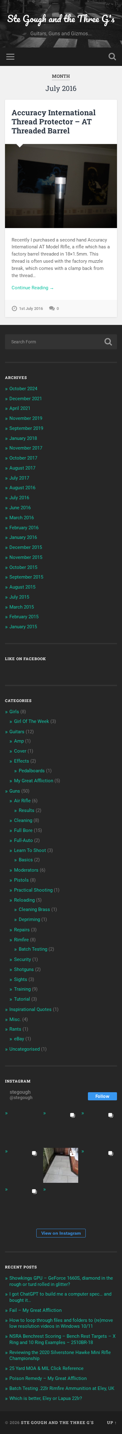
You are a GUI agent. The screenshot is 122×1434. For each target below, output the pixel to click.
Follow (102, 1096)
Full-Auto (23, 840)
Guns (14, 791)
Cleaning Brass (34, 909)
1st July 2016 (31, 308)
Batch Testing (33, 949)
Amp (19, 741)
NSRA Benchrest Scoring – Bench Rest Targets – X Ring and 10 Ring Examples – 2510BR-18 (62, 1339)
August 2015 (22, 587)
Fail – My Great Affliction (35, 1310)
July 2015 (19, 597)
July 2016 (19, 497)
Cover (20, 751)
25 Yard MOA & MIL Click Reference (46, 1368)
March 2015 (21, 607)
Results (26, 810)
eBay (19, 1039)
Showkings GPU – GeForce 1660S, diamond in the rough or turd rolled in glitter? (61, 1281)
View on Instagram (61, 1233)
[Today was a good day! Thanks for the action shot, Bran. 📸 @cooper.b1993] (22, 1203)
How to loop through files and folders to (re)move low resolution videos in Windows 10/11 (61, 1323)
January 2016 (23, 537)
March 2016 (21, 517)
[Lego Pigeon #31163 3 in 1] (22, 1127)
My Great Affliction (33, 781)
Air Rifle (22, 801)
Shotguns (24, 969)
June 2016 (20, 507)
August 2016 (22, 487)
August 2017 (22, 468)
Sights (20, 979)
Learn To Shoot (30, 850)
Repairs (22, 930)
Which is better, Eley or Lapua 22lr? (45, 1398)
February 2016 (23, 527)
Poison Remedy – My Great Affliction (48, 1378)
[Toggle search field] (112, 56)
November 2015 (25, 557)
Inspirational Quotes (30, 1009)
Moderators (26, 870)
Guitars (16, 731)
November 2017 (25, 448)
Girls (14, 712)
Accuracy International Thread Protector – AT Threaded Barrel (54, 121)
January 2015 (23, 627)
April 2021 (19, 408)
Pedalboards (32, 771)
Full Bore (23, 830)
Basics (26, 860)
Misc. (15, 1019)
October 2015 (23, 567)
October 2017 (23, 458)
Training (22, 989)
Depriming (29, 919)
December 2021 (25, 398)
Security (22, 959)
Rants (15, 1029)
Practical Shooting (33, 890)
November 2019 (25, 418)
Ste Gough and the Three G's (60, 18)
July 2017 (19, 478)
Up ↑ (112, 1422)
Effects (21, 761)
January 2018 (23, 438)
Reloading (24, 900)
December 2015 (25, 547)
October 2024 (23, 388)
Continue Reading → (33, 288)
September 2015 (26, 577)
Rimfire (21, 940)
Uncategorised (24, 1049)
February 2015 (23, 617)
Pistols (21, 880)
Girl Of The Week (31, 721)
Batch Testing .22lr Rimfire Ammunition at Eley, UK (61, 1388)
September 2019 (26, 428)
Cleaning (23, 820)
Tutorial (22, 999)
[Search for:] (61, 341)
